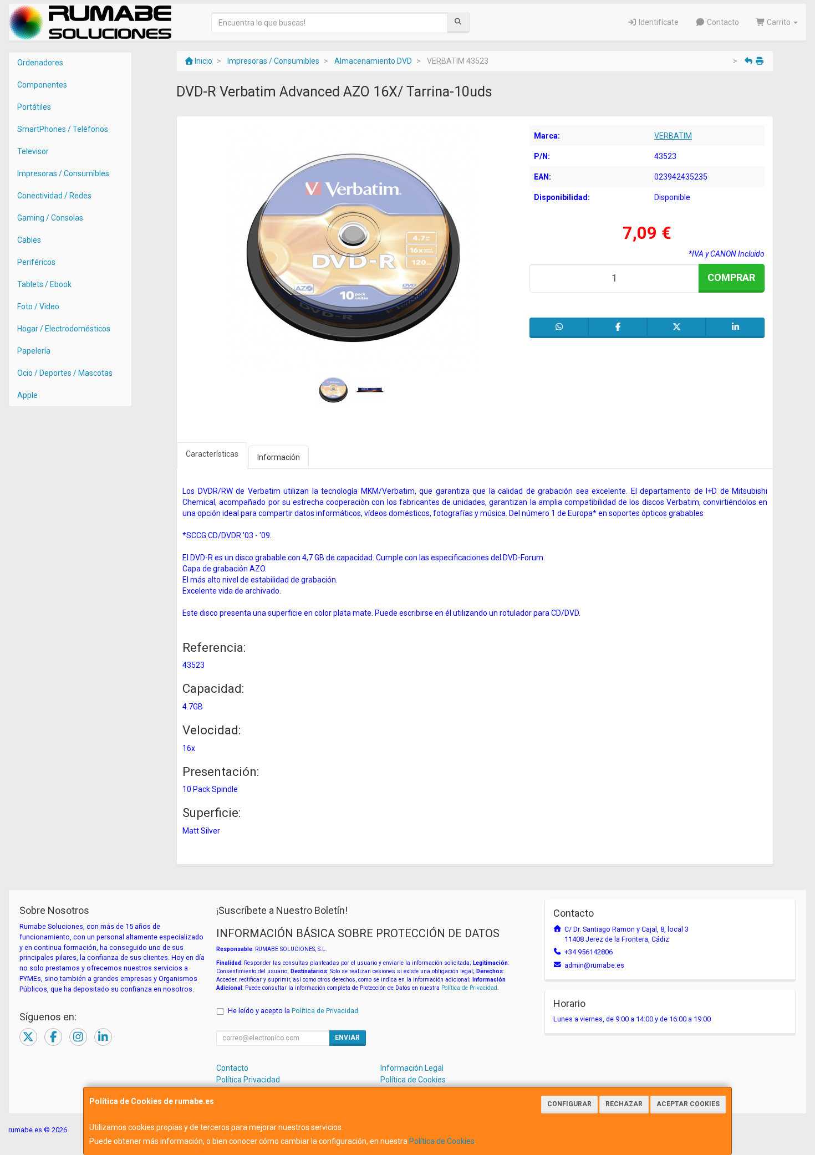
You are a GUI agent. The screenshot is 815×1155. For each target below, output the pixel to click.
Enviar (347, 1037)
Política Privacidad (248, 1079)
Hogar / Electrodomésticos (63, 328)
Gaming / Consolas (50, 217)
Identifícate (658, 22)
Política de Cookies (442, 1141)
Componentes (42, 84)
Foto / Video (38, 306)
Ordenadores (40, 62)
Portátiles (34, 107)
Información (278, 457)
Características (212, 453)
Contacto (722, 22)
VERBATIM (673, 135)
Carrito (778, 22)
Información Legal (412, 1068)
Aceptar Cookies (688, 1104)
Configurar (569, 1104)
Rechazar (624, 1104)
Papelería (33, 350)
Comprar (731, 277)
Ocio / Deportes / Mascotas (65, 373)
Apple (27, 395)
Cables (29, 240)
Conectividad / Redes (54, 195)
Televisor (33, 151)
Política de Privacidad (469, 988)
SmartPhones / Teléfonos (62, 129)
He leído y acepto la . (294, 1010)
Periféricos (36, 262)
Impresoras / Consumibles (63, 173)
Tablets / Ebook (44, 284)
